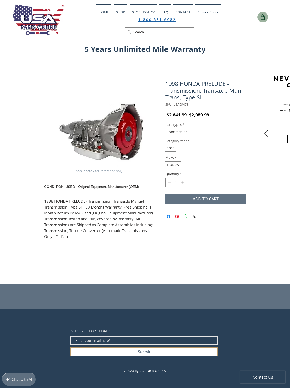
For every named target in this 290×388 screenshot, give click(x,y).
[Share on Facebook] (168, 216)
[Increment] (183, 182)
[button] (278, 48)
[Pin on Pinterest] (177, 216)
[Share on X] (194, 216)
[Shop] (262, 17)
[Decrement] (169, 182)
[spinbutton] (176, 182)
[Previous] (266, 133)
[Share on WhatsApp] (185, 216)
